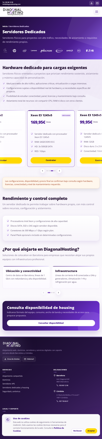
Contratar (51, 160)
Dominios (6, 380)
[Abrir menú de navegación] (97, 12)
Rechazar (77, 431)
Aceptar (91, 431)
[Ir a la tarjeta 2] (49, 170)
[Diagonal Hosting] (13, 11)
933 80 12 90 (62, 385)
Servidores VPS (8, 383)
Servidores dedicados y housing (15, 387)
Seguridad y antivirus (11, 391)
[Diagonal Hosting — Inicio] (11, 344)
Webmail (29, 359)
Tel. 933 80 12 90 (7, 2)
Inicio (5, 26)
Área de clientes (12, 359)
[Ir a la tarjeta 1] (47, 170)
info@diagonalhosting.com (11, 4)
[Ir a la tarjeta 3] (52, 170)
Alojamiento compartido (12, 376)
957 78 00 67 (62, 401)
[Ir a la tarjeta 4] (54, 170)
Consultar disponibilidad (51, 323)
